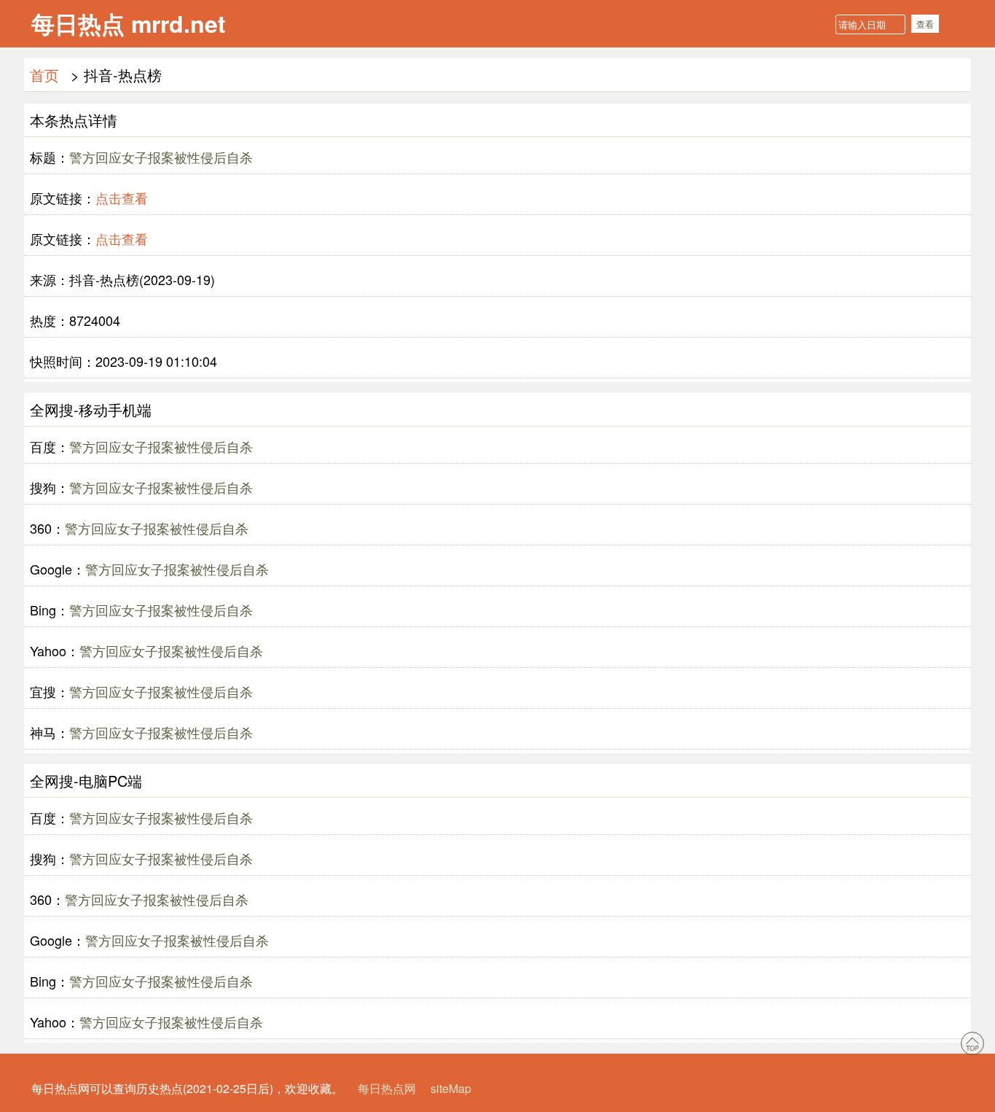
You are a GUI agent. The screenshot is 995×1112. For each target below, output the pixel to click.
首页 (44, 74)
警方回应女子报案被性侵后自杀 (161, 156)
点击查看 (121, 197)
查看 (925, 24)
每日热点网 (387, 1088)
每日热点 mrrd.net (128, 23)
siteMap (450, 1088)
